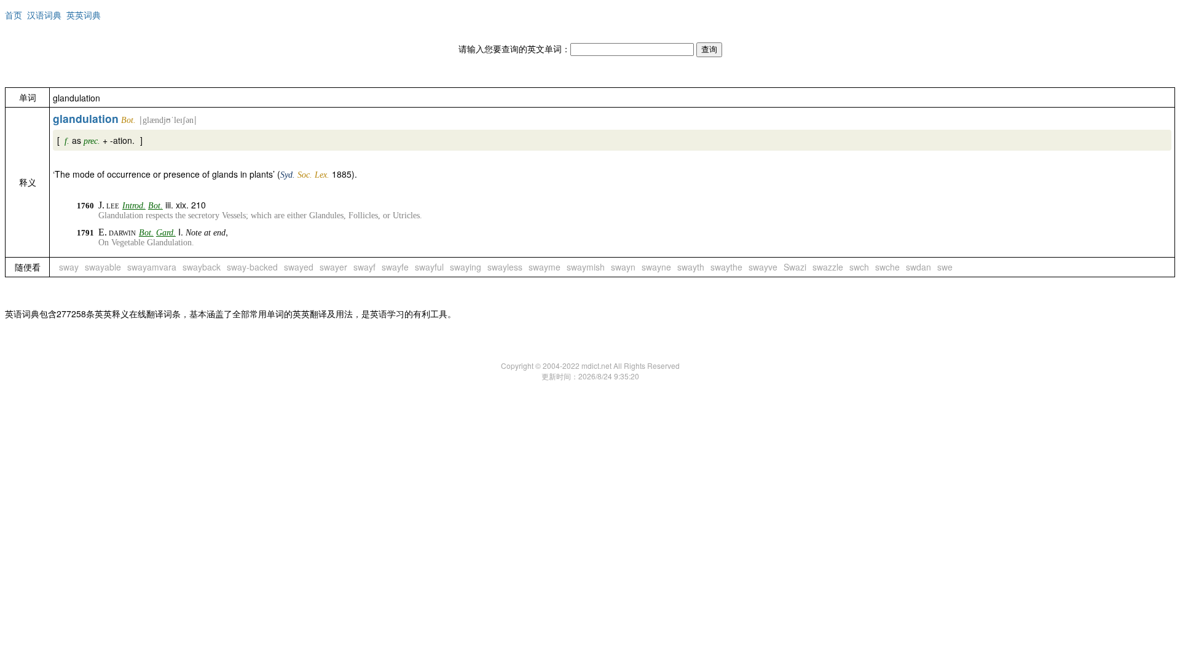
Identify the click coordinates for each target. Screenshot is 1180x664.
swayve (763, 267)
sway (69, 267)
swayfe (395, 267)
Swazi (795, 267)
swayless (504, 267)
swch (859, 267)
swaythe (726, 267)
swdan (918, 267)
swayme (544, 267)
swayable (103, 267)
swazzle (827, 267)
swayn (623, 267)
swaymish (586, 267)
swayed (298, 267)
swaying (465, 267)
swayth (690, 267)
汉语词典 (44, 15)
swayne (656, 267)
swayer (333, 267)
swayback (202, 267)
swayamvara (151, 267)
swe (945, 267)
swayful (429, 267)
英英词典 (83, 15)
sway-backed (252, 267)
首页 (13, 15)
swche (887, 267)
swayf (364, 267)
